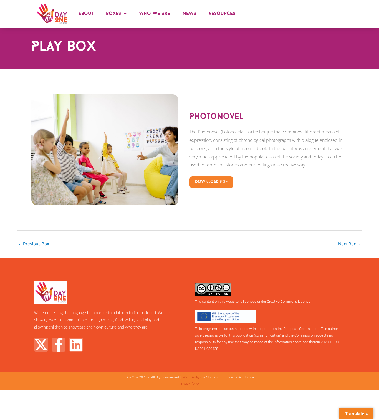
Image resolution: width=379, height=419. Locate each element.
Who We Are (154, 13)
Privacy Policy (189, 383)
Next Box (349, 243)
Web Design (192, 377)
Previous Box (33, 243)
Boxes (113, 13)
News (189, 13)
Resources (222, 13)
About (86, 13)
